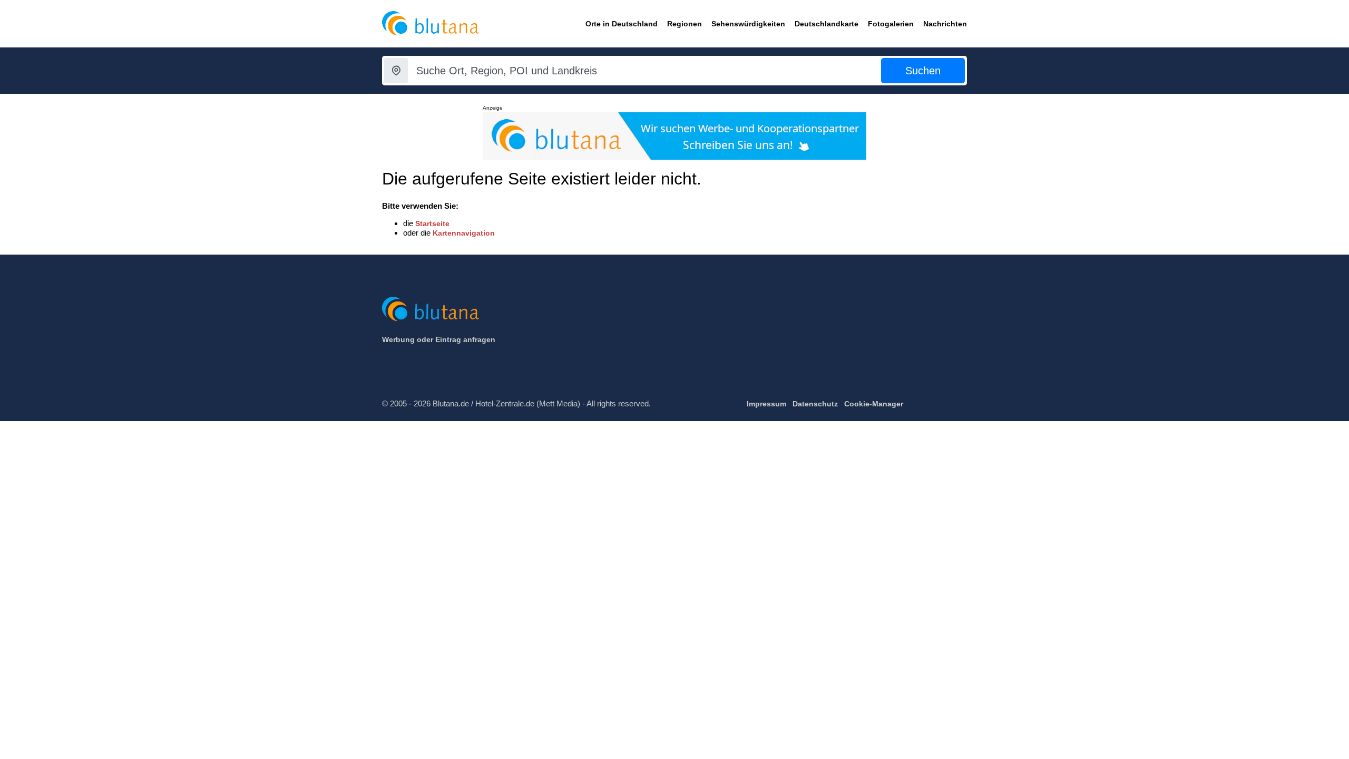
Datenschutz (815, 404)
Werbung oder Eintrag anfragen (438, 339)
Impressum (766, 404)
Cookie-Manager (873, 404)
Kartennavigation (464, 233)
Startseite (432, 223)
